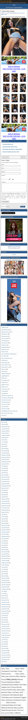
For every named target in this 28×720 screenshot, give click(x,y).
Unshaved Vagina (19, 697)
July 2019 (4, 567)
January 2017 (4, 602)
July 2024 (4, 439)
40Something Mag (5, 329)
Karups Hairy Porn (5, 367)
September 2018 (5, 589)
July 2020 (4, 540)
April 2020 (4, 547)
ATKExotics (4, 345)
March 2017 (4, 598)
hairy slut (4, 700)
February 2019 (5, 578)
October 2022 (4, 483)
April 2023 (4, 472)
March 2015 (4, 648)
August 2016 (4, 613)
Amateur (24, 692)
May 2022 (4, 494)
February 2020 (5, 551)
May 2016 (4, 617)
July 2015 (4, 639)
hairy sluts (5, 669)
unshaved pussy (7, 685)
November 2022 (5, 481)
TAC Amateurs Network (6, 397)
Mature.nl (4, 369)
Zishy (3, 415)
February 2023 (5, 477)
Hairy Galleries (15, 713)
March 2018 (4, 595)
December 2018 (5, 582)
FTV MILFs (4, 356)
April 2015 (4, 646)
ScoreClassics (5, 389)
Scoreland (4, 391)
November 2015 (5, 630)
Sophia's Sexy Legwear (6, 395)
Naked (17, 682)
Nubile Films (4, 382)
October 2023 (4, 459)
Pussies (9, 690)
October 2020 (4, 534)
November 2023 (5, 457)
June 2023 (4, 468)
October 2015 (4, 633)
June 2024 (4, 442)
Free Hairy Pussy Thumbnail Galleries (14, 7)
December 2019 (5, 556)
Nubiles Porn (4, 384)
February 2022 (5, 499)
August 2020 (4, 538)
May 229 (3, 661)
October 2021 (4, 507)
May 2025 (4, 422)
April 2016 (4, 619)
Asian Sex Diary (5, 338)
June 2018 (4, 593)
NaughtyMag (4, 375)
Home (14, 5)
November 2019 (5, 558)
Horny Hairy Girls (5, 364)
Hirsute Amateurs (19, 702)
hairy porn (9, 697)
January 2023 (4, 479)
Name (3, 164)
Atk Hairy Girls (5, 342)
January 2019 (4, 580)
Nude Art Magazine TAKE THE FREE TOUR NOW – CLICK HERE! (14, 69)
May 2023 (4, 470)
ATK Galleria (4, 340)
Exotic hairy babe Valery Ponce (9, 146)
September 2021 (5, 510)
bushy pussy (6, 674)
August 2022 (4, 488)
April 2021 (4, 521)
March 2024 (4, 448)
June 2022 (4, 492)
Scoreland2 (4, 393)
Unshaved (5, 705)
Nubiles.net (4, 386)
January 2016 (4, 626)
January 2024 (4, 453)
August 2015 (4, 637)
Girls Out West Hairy (6, 358)
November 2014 (5, 657)
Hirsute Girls (3, 702)
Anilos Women (5, 336)
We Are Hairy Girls (5, 413)
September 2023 (5, 461)
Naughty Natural (5, 373)
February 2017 (5, 600)
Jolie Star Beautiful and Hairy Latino (10, 151)
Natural (16, 695)
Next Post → (24, 157)
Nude (3, 710)
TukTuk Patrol (5, 408)
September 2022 (5, 485)
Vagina (3, 687)
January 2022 (4, 501)
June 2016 (4, 615)
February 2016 (5, 624)
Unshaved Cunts (19, 700)
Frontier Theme (24, 717)
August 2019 (4, 565)
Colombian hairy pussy (7, 144)
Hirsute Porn (16, 710)
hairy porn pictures (8, 676)
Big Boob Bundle (5, 347)
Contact (2, 717)
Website (3, 171)
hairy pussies (18, 708)
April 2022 (4, 496)
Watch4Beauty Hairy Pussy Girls (18, 13)
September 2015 (5, 635)
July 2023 (4, 466)
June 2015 (4, 641)
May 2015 (4, 644)
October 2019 (4, 560)
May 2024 (4, 444)
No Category (4, 380)
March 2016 (4, 622)
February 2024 (5, 450)
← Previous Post (4, 157)
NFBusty (3, 378)
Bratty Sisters (4, 349)
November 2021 (5, 505)
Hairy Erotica (11, 703)
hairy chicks (19, 674)
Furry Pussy (11, 687)
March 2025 (4, 424)
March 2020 (4, 549)
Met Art (3, 371)
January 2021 (4, 527)
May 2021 (4, 518)
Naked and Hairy (20, 685)
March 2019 (4, 576)
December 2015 (5, 628)
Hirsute (8, 710)
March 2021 (4, 523)
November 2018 (5, 584)
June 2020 (4, 543)
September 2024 (5, 435)
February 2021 (5, 525)
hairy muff (19, 692)
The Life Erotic (5, 404)
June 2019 (4, 569)
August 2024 (4, 437)
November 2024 (5, 431)
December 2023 (5, 455)
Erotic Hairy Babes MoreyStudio (8, 353)
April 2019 (4, 573)
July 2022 (4, 490)
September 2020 (5, 536)
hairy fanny (17, 690)
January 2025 (4, 428)
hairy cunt (11, 692)
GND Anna (4, 360)
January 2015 (4, 652)
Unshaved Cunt (7, 671)
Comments (5, 14)
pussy (10, 700)
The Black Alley (5, 402)
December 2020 (5, 529)
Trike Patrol (4, 406)
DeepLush (4, 351)
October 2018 (4, 586)
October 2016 (4, 608)
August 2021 (4, 512)
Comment (4, 182)
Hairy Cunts (17, 671)
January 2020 (4, 554)
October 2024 (4, 433)
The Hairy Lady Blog (5, 1)
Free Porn (14, 254)
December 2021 (5, 503)
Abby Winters (4, 334)
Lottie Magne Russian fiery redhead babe (12, 149)
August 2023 (4, 463)
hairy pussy (11, 679)
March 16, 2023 (6, 13)
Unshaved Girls (7, 695)
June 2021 (4, 516)
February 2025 (5, 426)
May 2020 (4, 545)
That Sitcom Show (5, 400)
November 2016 (5, 606)
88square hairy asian (6, 331)
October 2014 (4, 659)
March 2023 (4, 475)
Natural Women (7, 708)
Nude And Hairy (15, 705)
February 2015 (5, 650)
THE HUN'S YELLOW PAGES (14, 246)
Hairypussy (10, 682)
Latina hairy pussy (8, 11)
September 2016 (5, 611)
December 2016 (5, 604)
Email (3, 168)
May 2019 (4, 571)
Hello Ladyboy (5, 362)
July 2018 (4, 591)
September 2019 (5, 562)
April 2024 (4, 446)
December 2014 (5, 655)
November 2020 (5, 532)
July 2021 (4, 514)
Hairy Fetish (19, 669)
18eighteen (4, 327)
